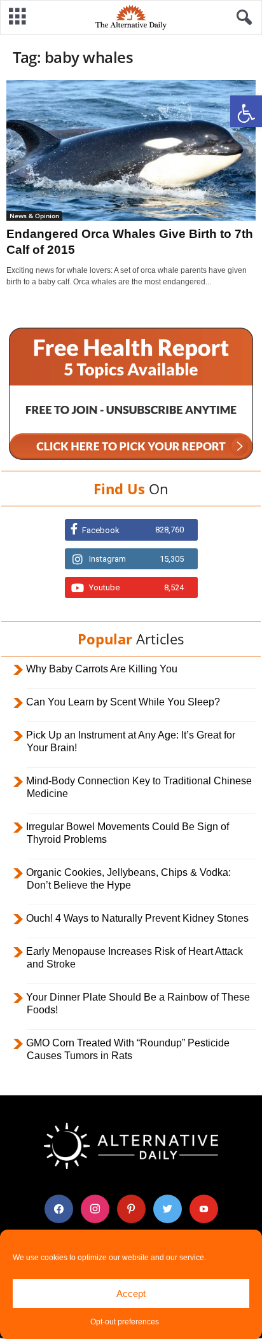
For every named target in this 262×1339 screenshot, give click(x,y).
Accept (131, 1293)
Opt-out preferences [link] (124, 1321)
